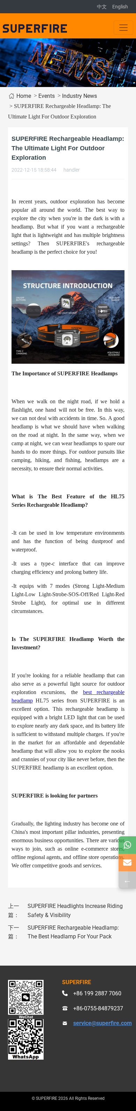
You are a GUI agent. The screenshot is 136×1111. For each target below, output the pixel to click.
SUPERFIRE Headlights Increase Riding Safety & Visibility (75, 910)
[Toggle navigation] (123, 28)
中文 (102, 6)
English (120, 6)
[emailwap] (127, 862)
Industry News (79, 96)
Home (23, 96)
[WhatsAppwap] (127, 845)
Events (46, 96)
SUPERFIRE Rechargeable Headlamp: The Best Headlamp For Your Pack (73, 932)
